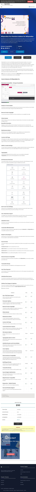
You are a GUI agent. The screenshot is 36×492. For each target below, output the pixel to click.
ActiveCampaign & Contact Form (25, 480)
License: (3, 419)
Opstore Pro (2, 484)
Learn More (30, 1)
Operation (7, 4)
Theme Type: (4, 409)
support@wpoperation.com (29, 430)
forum (4, 286)
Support (15, 490)
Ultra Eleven (2, 480)
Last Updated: (4, 417)
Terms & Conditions (6, 490)
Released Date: (5, 414)
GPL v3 (18, 419)
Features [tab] (8, 57)
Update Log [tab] (28, 57)
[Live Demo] (12, 52)
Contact (25, 490)
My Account (32, 6)
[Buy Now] (4, 52)
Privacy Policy (11, 490)
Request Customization (19, 490)
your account (11, 429)
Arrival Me (2, 482)
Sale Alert (21, 482)
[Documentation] (20, 52)
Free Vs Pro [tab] (18, 57)
